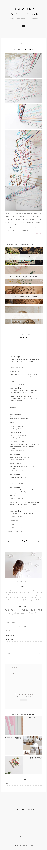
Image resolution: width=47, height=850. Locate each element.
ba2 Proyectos (16, 442)
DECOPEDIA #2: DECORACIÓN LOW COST (33, 718)
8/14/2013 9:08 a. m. (17, 384)
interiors (10, 639)
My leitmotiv (15, 371)
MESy (12, 520)
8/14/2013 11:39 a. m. (17, 459)
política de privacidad (23, 696)
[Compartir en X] (21, 337)
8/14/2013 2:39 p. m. (17, 483)
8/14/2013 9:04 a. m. (17, 367)
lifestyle (10, 644)
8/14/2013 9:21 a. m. (17, 410)
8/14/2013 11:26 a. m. (17, 438)
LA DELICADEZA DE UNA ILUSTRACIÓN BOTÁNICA (33, 757)
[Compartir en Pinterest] (27, 337)
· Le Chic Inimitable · (17, 426)
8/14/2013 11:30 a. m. (17, 450)
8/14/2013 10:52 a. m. (17, 429)
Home (23, 541)
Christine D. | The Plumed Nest (22, 502)
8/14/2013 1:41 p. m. (17, 470)
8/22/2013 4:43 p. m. (17, 527)
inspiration (10, 635)
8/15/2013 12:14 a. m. (17, 507)
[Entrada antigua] (38, 541)
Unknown (13, 388)
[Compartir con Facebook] (24, 337)
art (29, 334)
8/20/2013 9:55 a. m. (17, 516)
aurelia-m (14, 432)
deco (8, 630)
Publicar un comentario (15, 531)
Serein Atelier (27, 845)
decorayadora (15, 463)
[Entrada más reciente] (8, 541)
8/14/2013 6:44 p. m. (17, 498)
